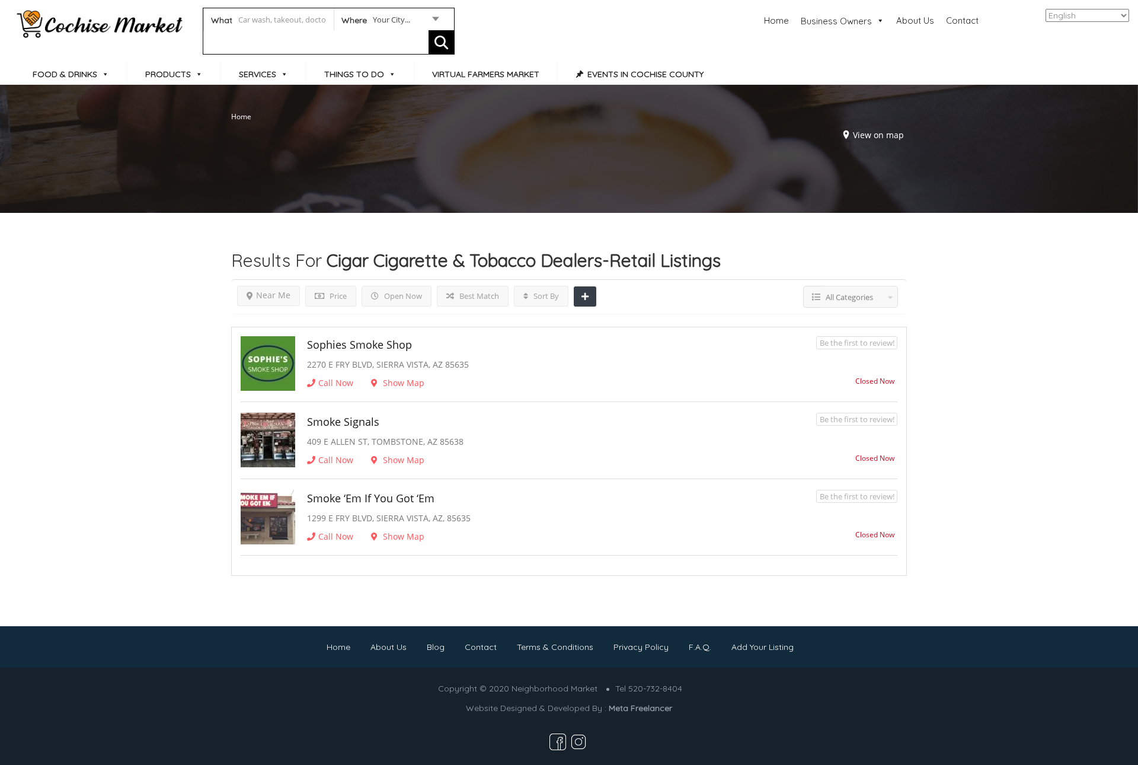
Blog (436, 647)
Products (168, 74)
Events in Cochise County (645, 74)
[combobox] (389, 22)
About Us (915, 20)
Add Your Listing (762, 647)
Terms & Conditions (555, 647)
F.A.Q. (700, 647)
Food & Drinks (65, 74)
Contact (962, 20)
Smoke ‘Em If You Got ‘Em (370, 498)
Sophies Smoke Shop (359, 344)
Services (257, 74)
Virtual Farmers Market (485, 74)
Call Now (335, 382)
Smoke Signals (343, 422)
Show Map (402, 382)
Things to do (354, 74)
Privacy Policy (641, 647)
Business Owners (836, 21)
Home (776, 20)
